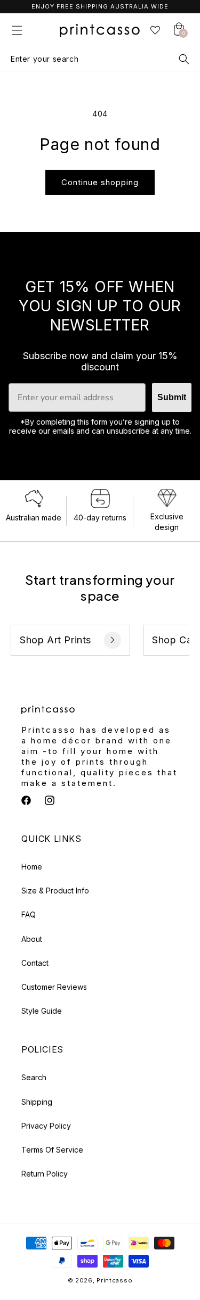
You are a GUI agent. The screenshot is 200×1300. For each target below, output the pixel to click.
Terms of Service (52, 1149)
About (31, 938)
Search (33, 1077)
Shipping (36, 1101)
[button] (17, 30)
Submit (171, 397)
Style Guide (41, 1010)
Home (31, 866)
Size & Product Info (55, 890)
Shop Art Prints (55, 639)
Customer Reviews (54, 986)
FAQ (28, 914)
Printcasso (114, 1280)
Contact (35, 962)
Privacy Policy (46, 1125)
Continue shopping (100, 182)
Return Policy (44, 1173)
